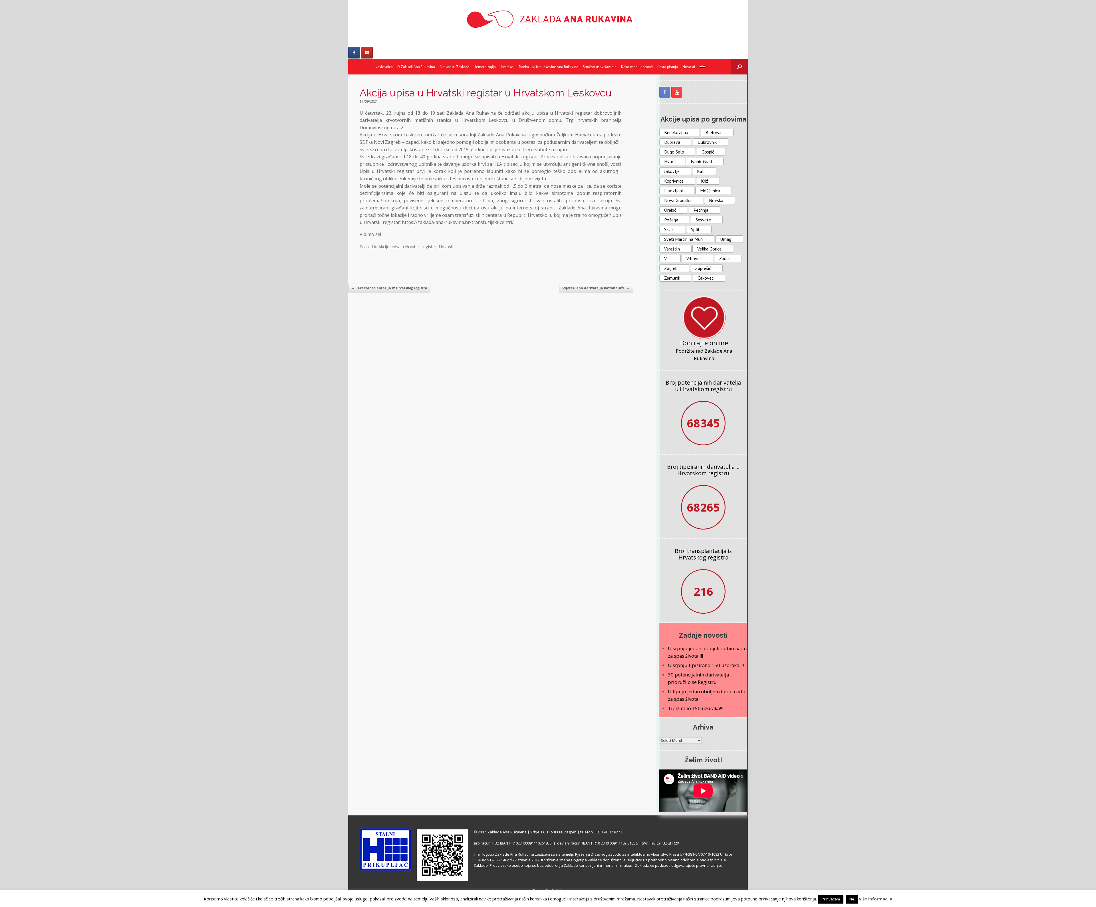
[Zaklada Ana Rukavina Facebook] (664, 92)
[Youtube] (367, 52)
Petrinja (701, 210)
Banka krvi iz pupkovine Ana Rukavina (548, 66)
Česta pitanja (667, 66)
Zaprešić (703, 268)
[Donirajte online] (704, 317)
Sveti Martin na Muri (683, 239)
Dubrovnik (707, 142)
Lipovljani (673, 190)
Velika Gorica (709, 249)
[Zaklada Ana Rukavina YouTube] (676, 92)
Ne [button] (851, 899)
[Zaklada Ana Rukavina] (548, 19)
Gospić (708, 152)
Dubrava (672, 142)
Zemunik (672, 278)
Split (695, 229)
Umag (725, 239)
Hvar (668, 161)
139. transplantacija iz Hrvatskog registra (389, 288)
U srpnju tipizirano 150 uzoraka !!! (706, 665)
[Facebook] (354, 52)
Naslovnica (384, 66)
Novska (716, 200)
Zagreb (671, 268)
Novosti (688, 66)
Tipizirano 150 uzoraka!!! (695, 708)
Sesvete (703, 220)
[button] (739, 66)
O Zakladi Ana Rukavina (416, 66)
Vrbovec (694, 258)
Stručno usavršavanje (599, 66)
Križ (704, 181)
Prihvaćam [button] (831, 899)
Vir (666, 258)
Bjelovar (714, 132)
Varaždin (672, 249)
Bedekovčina (676, 132)
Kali (700, 171)
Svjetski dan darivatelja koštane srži (596, 288)
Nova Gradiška (678, 200)
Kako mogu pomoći (637, 66)
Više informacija (875, 899)
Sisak (669, 229)
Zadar (724, 258)
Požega (671, 220)
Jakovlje (672, 171)
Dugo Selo (674, 152)
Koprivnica (674, 181)
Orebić (670, 210)
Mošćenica (710, 190)
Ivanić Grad (701, 161)
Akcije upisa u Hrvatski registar (407, 246)
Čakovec (706, 278)
